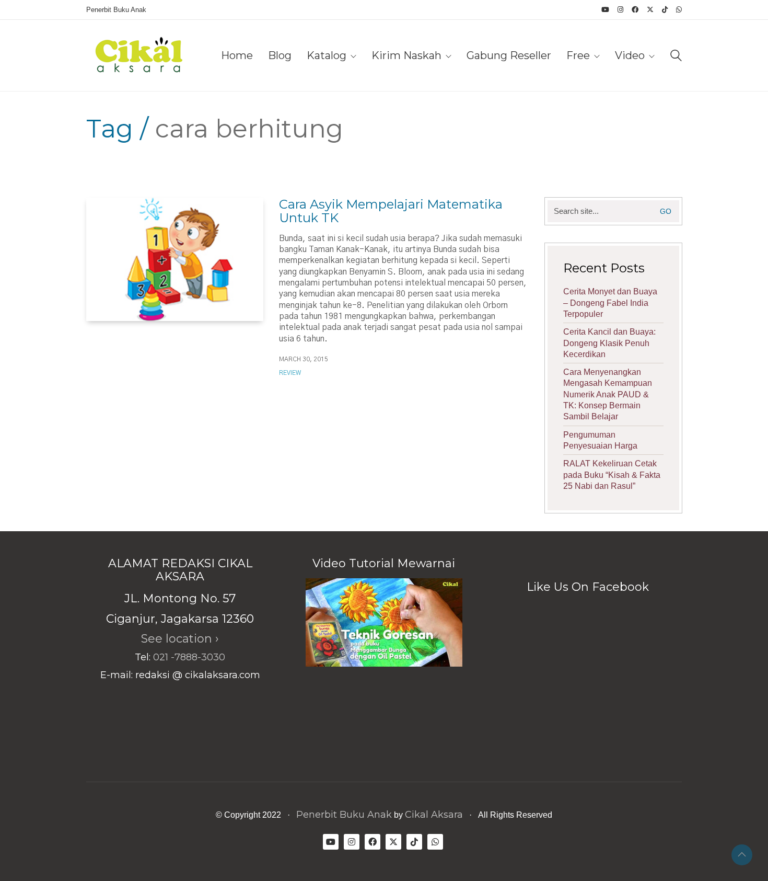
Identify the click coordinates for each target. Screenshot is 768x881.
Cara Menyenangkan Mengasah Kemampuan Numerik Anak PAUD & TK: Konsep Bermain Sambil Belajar (607, 394)
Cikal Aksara (434, 814)
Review (290, 373)
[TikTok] (414, 842)
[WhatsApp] (435, 842)
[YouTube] (331, 842)
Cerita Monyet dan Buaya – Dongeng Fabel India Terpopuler (610, 302)
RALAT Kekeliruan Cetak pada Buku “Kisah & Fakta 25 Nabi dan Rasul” (611, 474)
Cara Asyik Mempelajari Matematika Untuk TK (391, 211)
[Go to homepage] (138, 55)
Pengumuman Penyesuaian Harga (600, 440)
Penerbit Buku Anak (344, 814)
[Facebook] (372, 842)
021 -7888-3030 (189, 657)
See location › (180, 639)
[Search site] (676, 57)
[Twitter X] (393, 842)
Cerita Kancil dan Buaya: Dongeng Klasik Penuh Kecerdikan (609, 343)
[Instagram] (351, 842)
